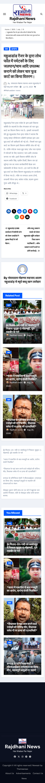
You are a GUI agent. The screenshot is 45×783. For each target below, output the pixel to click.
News (24, 778)
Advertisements (23, 773)
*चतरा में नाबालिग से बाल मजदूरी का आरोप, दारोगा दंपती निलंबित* (21, 377)
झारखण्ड (14, 49)
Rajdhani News (22, 18)
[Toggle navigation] (4, 14)
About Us (9, 773)
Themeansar (22, 769)
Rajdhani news (16, 335)
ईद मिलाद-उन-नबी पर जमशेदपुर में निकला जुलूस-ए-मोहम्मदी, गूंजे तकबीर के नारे (22, 329)
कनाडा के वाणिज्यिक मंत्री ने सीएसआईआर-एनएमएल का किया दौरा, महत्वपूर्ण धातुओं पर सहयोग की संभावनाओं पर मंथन (22, 481)
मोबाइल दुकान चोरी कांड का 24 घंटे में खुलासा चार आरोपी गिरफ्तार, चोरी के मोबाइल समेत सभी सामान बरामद (21, 493)
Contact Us (38, 773)
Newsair (36, 765)
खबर (6, 49)
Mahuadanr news (12, 90)
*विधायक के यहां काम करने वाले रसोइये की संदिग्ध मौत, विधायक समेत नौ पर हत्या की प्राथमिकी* (21, 423)
